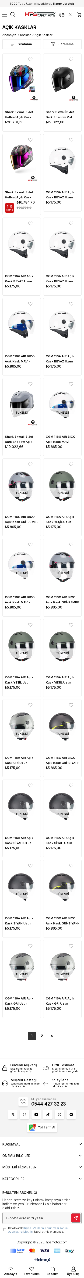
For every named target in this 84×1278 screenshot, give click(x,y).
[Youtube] (36, 1114)
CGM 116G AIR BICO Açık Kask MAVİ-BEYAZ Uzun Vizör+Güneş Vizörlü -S (21, 359)
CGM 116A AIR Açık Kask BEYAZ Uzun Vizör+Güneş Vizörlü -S (62, 195)
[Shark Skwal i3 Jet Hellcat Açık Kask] (21, 81)
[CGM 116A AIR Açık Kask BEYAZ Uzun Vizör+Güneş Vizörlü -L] (62, 326)
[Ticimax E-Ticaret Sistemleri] (42, 1260)
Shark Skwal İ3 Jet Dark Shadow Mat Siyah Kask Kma (60, 115)
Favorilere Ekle (30, 59)
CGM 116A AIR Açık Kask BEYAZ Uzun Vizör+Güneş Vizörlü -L (62, 359)
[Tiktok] (47, 1114)
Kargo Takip (61, 14)
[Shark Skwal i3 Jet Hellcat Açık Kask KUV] (21, 161)
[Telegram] (71, 1114)
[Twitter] (13, 1114)
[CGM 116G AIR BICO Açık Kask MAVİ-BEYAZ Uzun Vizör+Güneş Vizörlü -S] (21, 326)
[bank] (42, 1251)
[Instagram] (24, 1114)
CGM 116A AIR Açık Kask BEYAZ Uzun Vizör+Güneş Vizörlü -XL (62, 279)
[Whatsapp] (59, 1114)
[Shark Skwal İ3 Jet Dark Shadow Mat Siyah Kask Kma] (62, 81)
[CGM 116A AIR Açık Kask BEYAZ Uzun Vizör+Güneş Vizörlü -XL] (62, 245)
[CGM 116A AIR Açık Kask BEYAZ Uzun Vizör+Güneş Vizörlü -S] (62, 161)
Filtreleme (66, 44)
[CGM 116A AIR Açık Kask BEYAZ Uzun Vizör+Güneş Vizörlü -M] (21, 245)
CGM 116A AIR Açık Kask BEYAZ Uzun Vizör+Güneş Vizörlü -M (21, 279)
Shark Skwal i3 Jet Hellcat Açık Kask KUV (19, 195)
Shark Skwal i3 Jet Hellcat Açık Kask (19, 114)
